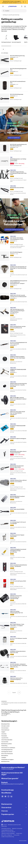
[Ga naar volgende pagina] (19, 692)
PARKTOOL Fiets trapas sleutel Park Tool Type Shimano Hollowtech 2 (17, 413)
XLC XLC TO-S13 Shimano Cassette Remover (18, 639)
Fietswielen (4, 735)
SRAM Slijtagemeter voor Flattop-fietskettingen (18, 159)
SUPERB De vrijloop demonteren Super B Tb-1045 (18, 652)
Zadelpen (3, 757)
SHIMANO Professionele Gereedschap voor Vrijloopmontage (16, 597)
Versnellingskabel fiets (7, 749)
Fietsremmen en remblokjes (8, 747)
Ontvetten (3, 733)
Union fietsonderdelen (6, 739)
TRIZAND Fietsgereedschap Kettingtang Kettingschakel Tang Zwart (18, 173)
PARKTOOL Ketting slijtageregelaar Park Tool (16, 612)
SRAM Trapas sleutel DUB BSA (17, 509)
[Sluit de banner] (25, 2)
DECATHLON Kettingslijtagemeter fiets (18, 69)
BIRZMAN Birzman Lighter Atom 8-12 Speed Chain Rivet (18, 452)
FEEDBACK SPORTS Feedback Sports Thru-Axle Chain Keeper (17, 357)
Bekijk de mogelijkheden (14, 137)
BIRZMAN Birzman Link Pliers (17, 187)
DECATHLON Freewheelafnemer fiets (18, 82)
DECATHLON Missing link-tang (17, 55)
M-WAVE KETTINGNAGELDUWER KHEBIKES (17, 426)
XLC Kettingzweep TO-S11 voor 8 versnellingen (18, 523)
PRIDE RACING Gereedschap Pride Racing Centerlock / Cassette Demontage (18, 385)
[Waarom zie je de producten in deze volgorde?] (2, 53)
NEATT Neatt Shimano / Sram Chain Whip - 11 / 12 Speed (17, 625)
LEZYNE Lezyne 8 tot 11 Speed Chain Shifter (17, 535)
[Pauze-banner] (23, 2)
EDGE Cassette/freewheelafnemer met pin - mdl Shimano (18, 565)
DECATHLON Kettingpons (16, 252)
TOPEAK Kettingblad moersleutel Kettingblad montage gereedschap (18, 551)
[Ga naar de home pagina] (12, 6)
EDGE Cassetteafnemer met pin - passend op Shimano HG (18, 327)
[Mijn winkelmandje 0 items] (25, 6)
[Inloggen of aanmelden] (21, 6)
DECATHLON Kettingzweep (16, 94)
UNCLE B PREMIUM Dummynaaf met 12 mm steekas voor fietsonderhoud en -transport (18, 282)
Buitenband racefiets (6, 743)
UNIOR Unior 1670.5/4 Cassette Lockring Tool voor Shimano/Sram (18, 296)
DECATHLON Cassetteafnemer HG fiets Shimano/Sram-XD (18, 145)
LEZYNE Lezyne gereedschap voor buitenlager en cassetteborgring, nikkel (18, 268)
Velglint (3, 731)
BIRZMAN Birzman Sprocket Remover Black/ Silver (17, 466)
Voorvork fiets (4, 741)
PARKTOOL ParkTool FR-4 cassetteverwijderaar (16, 679)
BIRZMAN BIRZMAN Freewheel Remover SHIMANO (17, 497)
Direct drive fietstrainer (7, 753)
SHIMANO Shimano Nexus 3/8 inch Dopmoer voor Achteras (18, 481)
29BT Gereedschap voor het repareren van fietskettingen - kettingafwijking (17, 311)
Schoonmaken (4, 727)
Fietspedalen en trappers (7, 759)
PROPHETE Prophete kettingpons (18, 438)
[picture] (4, 59)
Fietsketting (4, 745)
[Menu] (3, 6)
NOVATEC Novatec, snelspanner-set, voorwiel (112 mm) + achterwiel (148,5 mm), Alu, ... (18, 665)
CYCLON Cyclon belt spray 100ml (18, 581)
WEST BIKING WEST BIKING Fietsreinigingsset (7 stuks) (16, 238)
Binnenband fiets (5, 724)
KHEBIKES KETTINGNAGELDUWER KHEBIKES (18, 370)
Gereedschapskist (16, 42)
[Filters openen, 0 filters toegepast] (3, 49)
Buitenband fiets (5, 761)
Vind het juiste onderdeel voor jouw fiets (14, 229)
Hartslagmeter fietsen (6, 751)
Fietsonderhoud (5, 729)
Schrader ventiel (5, 726)
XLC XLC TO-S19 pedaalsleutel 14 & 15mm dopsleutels (18, 343)
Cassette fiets (4, 737)
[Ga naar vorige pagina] (9, 692)
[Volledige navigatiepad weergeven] (1, 14)
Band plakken (4, 755)
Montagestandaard (6, 42)
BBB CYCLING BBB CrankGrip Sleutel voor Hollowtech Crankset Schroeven (18, 399)
